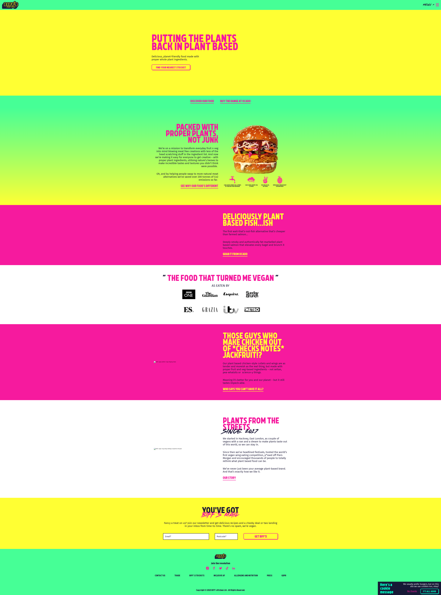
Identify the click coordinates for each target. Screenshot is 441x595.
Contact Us (160, 576)
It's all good (429, 592)
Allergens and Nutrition (246, 576)
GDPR (283, 576)
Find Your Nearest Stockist (171, 67)
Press (269, 576)
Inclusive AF (219, 576)
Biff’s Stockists (196, 576)
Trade (177, 576)
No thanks (412, 591)
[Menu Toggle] (437, 5)
